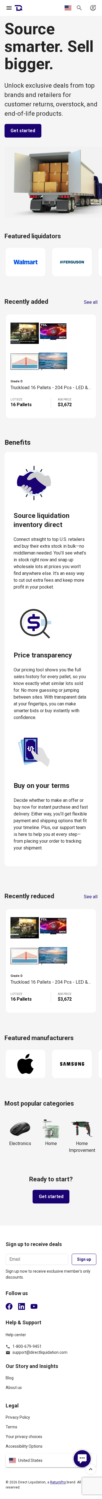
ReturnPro (58, 1482)
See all (90, 302)
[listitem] (51, 1380)
